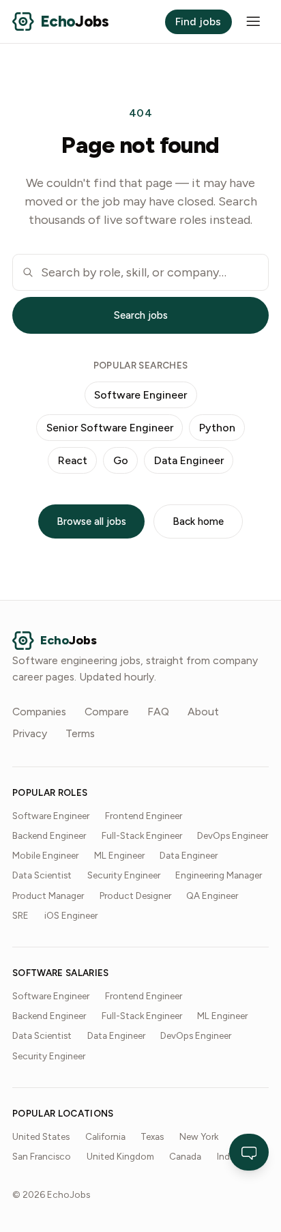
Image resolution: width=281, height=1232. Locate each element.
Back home (198, 521)
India (227, 1156)
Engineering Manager (218, 875)
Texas (152, 1136)
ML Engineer (119, 855)
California (105, 1136)
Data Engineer (189, 460)
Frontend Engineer (143, 815)
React (72, 460)
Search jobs (141, 315)
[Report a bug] (249, 1152)
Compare (107, 711)
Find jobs (198, 21)
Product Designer (135, 895)
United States (41, 1136)
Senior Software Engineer (109, 427)
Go (120, 460)
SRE (20, 915)
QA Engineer (212, 895)
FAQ (158, 711)
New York (198, 1136)
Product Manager (48, 895)
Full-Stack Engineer (142, 835)
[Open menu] (253, 21)
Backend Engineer (49, 835)
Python (217, 427)
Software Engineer (140, 394)
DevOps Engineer (232, 835)
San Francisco (41, 1156)
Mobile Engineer (45, 855)
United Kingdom (120, 1156)
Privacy (29, 733)
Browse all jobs (91, 521)
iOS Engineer (71, 915)
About (203, 711)
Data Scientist (42, 875)
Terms (80, 733)
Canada (185, 1156)
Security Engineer (123, 875)
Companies (39, 711)
